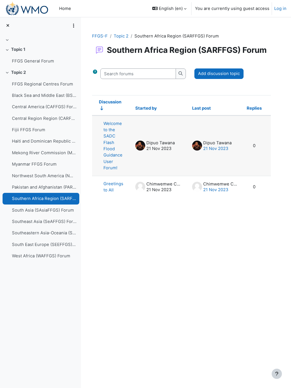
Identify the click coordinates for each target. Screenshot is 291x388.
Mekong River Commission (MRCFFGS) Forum (44, 152)
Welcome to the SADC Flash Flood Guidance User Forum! (112, 146)
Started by (146, 108)
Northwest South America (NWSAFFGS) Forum (44, 175)
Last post (201, 108)
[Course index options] (73, 25)
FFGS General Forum (33, 61)
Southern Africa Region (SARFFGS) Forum (44, 198)
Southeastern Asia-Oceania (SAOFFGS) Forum (44, 232)
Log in (280, 8)
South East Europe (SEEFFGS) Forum (44, 244)
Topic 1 (18, 49)
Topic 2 (18, 72)
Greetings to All (113, 187)
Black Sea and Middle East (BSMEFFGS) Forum (44, 95)
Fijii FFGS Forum (28, 129)
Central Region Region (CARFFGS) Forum (44, 118)
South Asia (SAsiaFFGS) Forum (43, 210)
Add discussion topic (219, 73)
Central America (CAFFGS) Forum (44, 106)
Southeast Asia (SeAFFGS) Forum (44, 221)
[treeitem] (40, 40)
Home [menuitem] (65, 8)
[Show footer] (277, 374)
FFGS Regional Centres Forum (42, 84)
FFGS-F (100, 36)
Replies (254, 108)
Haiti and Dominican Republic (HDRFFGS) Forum (44, 141)
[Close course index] (7, 25)
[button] (169, 8)
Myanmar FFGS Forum (34, 164)
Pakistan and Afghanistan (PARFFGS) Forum (44, 187)
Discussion (110, 102)
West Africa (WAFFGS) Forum (41, 255)
